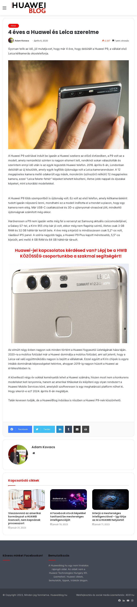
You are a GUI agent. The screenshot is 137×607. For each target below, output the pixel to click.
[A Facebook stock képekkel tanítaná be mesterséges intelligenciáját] (68, 499)
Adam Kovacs (22, 40)
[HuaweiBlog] (28, 7)
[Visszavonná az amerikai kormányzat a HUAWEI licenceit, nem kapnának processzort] (26, 499)
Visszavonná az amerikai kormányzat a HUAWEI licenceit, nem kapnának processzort (24, 518)
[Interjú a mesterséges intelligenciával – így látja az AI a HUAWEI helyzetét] (110, 499)
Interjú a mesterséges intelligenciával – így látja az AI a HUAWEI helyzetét (109, 516)
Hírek (13, 25)
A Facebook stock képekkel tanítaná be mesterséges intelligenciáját (68, 516)
